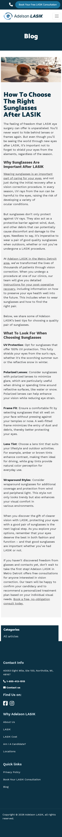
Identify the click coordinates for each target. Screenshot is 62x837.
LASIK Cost (10, 736)
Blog (6, 786)
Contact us (13, 687)
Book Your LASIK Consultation (22, 779)
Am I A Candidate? (14, 744)
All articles (10, 636)
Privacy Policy (11, 772)
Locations (9, 751)
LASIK (7, 729)
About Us (9, 722)
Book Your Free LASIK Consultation (38, 5)
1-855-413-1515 (11, 3)
